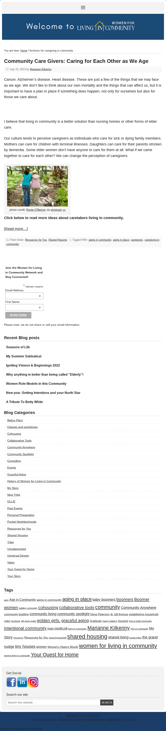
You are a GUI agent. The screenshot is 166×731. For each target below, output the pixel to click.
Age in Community (22, 599)
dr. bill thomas (119, 614)
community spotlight (73, 614)
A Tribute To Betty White (24, 402)
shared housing (87, 636)
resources (18, 637)
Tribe (10, 542)
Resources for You (36, 239)
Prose (63, 720)
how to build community (140, 621)
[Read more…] (16, 229)
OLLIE (11, 501)
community (107, 607)
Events (11, 467)
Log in (130, 720)
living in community (77, 629)
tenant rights (135, 637)
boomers (124, 599)
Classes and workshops (22, 427)
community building (16, 614)
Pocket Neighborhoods (21, 521)
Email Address (23, 290)
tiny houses (25, 646)
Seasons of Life (18, 347)
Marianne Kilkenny (41, 69)
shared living (118, 637)
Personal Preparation (20, 515)
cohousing (48, 607)
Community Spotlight (20, 454)
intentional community (25, 628)
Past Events (14, 508)
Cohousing (14, 433)
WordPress (114, 720)
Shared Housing (57, 239)
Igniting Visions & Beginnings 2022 (33, 365)
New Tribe (13, 494)
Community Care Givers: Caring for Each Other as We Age (76, 61)
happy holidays (109, 621)
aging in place (121, 239)
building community (28, 608)
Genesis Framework (88, 720)
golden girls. (49, 620)
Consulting (14, 460)
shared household (57, 637)
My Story (13, 488)
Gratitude (96, 620)
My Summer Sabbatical (23, 356)
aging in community (100, 239)
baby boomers (104, 600)
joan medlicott (57, 628)
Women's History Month (63, 646)
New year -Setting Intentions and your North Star (43, 393)
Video (11, 562)
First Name (23, 301)
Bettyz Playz (15, 420)
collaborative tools (76, 607)
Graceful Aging (16, 474)
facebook (15, 621)
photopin (56, 209)
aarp (6, 600)
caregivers (137, 239)
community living (43, 614)
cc (64, 209)
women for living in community (118, 646)
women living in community (17, 655)
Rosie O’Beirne (36, 209)
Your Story (14, 576)
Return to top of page (83, 715)
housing (123, 620)
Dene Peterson (100, 614)
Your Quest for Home (20, 569)
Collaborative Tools (19, 440)
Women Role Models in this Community (36, 383)
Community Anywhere (21, 447)
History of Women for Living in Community (34, 481)
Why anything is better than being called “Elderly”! (44, 374)
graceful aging (75, 620)
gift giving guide (28, 621)
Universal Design (18, 555)
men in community (139, 629)
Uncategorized (16, 548)
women (41, 646)
